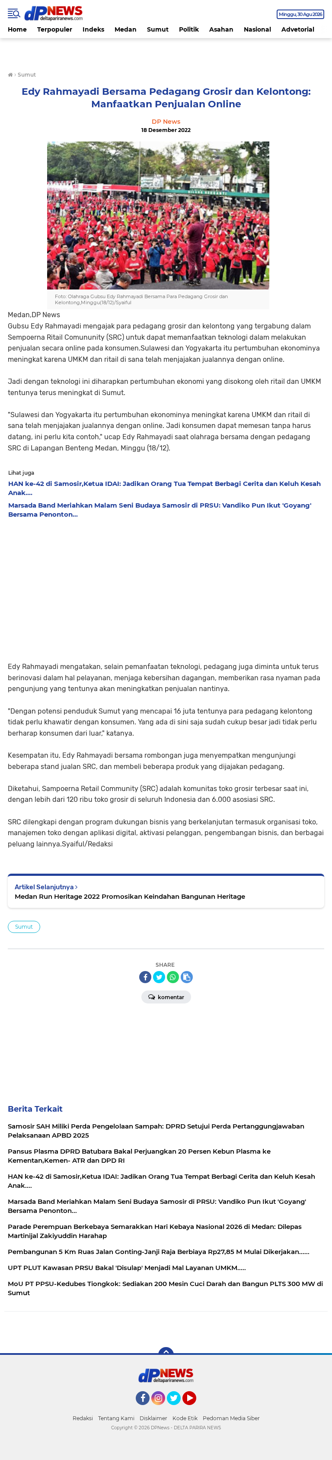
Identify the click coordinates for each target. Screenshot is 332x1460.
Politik (189, 29)
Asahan (221, 29)
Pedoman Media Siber (231, 1418)
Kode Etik (185, 1418)
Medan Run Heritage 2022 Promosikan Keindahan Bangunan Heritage (130, 896)
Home (17, 29)
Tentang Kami (116, 1418)
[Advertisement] (166, 587)
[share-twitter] (159, 977)
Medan (126, 29)
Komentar (170, 997)
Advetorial (297, 29)
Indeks (93, 29)
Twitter (177, 1409)
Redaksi (83, 1418)
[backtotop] (166, 1355)
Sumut (158, 29)
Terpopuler (54, 29)
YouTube (195, 1409)
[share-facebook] (145, 977)
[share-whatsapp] (173, 977)
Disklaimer (153, 1418)
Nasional (257, 29)
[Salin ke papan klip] (187, 977)
